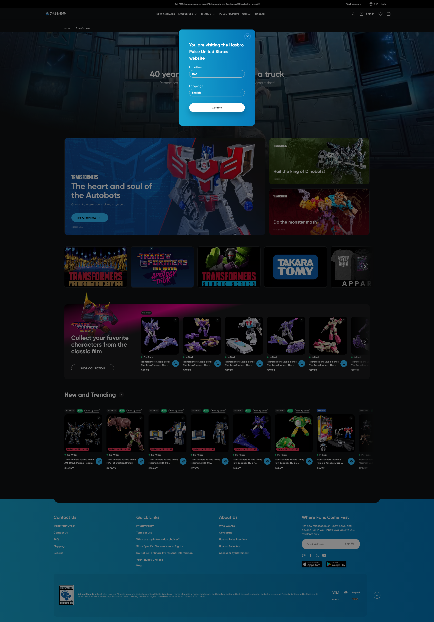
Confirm (217, 107)
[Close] (247, 36)
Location (195, 67)
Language (196, 86)
